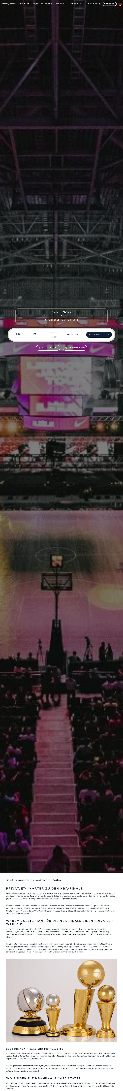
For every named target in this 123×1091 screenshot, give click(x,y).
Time (54, 337)
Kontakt (109, 4)
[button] (25, 4)
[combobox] (23, 335)
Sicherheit (93, 4)
